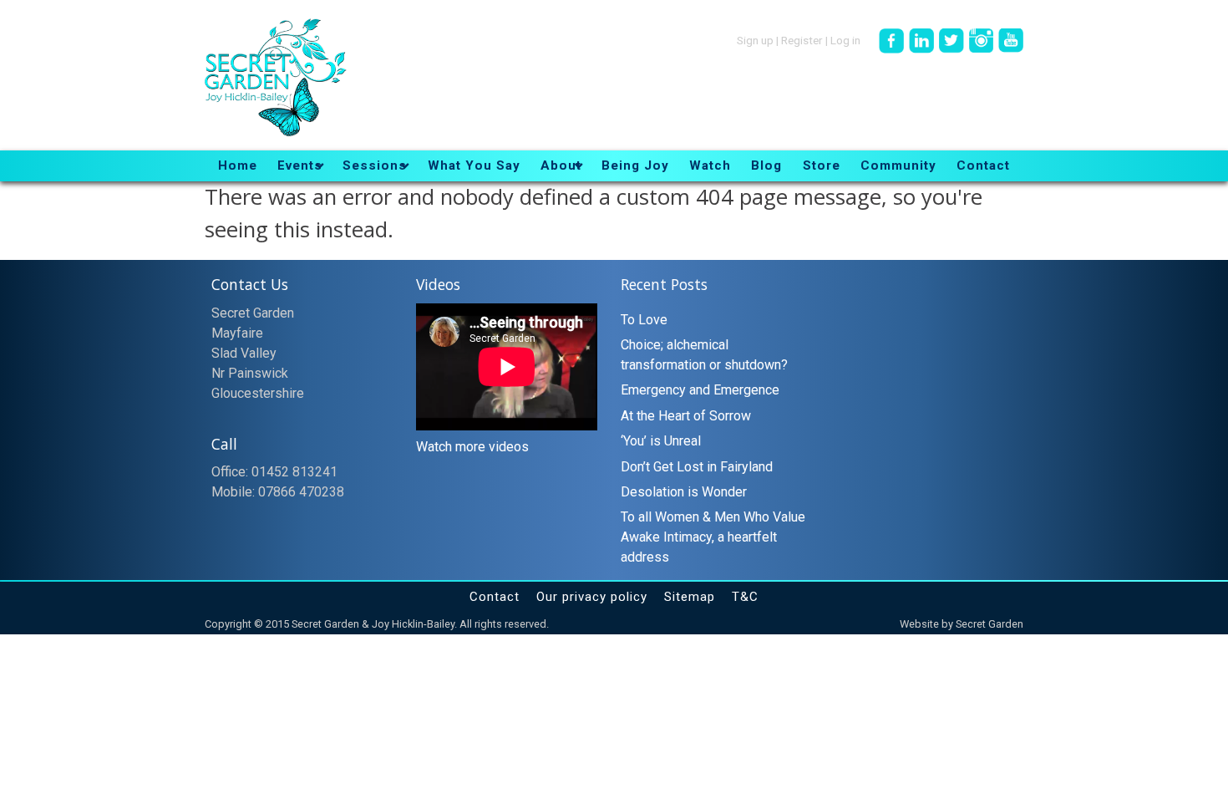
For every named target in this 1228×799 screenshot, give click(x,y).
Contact (494, 596)
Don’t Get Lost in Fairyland (697, 467)
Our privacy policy (591, 596)
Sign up (755, 39)
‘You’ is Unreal (661, 441)
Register (802, 39)
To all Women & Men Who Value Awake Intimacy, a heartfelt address (713, 537)
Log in (845, 39)
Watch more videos (472, 447)
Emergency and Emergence (700, 390)
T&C (745, 596)
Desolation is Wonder (684, 492)
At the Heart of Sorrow (686, 416)
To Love (644, 320)
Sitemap (689, 596)
